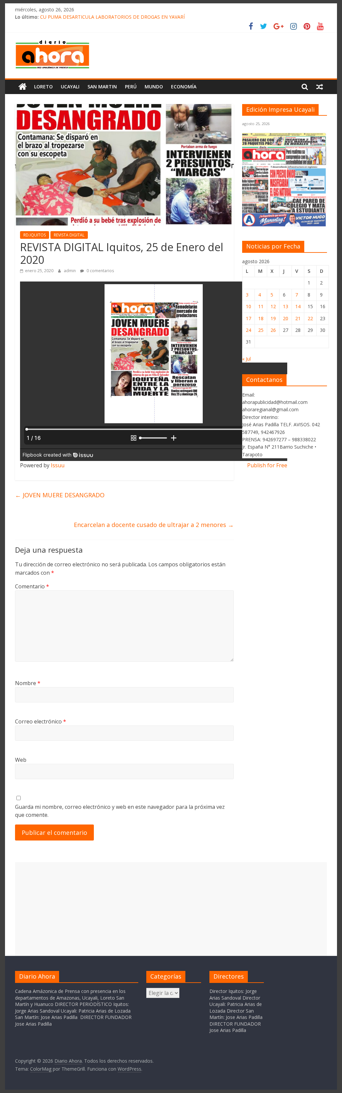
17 (248, 318)
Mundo (154, 86)
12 (273, 306)
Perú (131, 86)
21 (298, 318)
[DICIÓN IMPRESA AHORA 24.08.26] (284, 225)
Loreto (43, 86)
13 (285, 306)
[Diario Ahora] (22, 87)
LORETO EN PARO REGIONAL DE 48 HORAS (88, 17)
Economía (183, 86)
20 (285, 318)
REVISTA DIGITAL (69, 235)
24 (248, 330)
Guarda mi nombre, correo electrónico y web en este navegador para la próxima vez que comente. (120, 810)
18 (261, 318)
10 (248, 306)
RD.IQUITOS (34, 235)
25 (261, 330)
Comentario (32, 586)
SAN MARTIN (102, 86)
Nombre (27, 683)
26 (273, 330)
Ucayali (70, 86)
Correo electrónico (40, 721)
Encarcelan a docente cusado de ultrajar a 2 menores (154, 525)
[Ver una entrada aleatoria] (319, 87)
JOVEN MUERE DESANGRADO (60, 495)
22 (310, 318)
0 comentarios (100, 271)
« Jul (246, 359)
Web (20, 759)
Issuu (57, 465)
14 (298, 306)
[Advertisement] (171, 909)
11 (261, 306)
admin (70, 271)
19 (273, 318)
